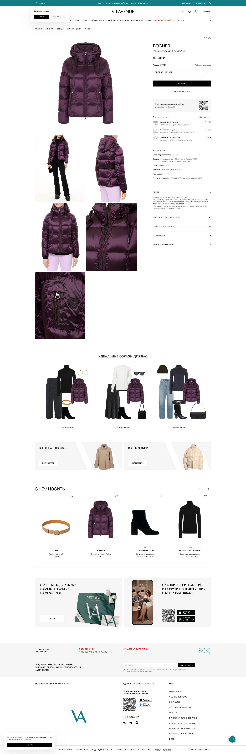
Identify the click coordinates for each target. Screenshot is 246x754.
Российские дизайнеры (164, 20)
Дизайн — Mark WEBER (199, 750)
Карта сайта (65, 750)
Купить (67, 427)
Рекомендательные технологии (133, 750)
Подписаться (186, 665)
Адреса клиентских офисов (138, 683)
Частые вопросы (178, 697)
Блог (209, 20)
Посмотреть (48, 463)
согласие (133, 670)
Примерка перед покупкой (183, 718)
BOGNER (163, 151)
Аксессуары (123, 20)
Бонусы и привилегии (181, 733)
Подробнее (143, 3)
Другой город (205, 117)
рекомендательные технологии (39, 737)
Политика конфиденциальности (94, 750)
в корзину (182, 83)
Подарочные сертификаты (102, 20)
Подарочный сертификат (182, 723)
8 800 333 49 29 (187, 3)
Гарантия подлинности (182, 728)
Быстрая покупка (182, 92)
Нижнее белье (137, 20)
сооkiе (28, 739)
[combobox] (182, 72)
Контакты (174, 702)
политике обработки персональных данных (139, 671)
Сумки (85, 20)
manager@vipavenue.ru (135, 649)
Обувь (76, 20)
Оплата (173, 712)
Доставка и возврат (180, 707)
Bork (148, 20)
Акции (181, 20)
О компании (175, 691)
